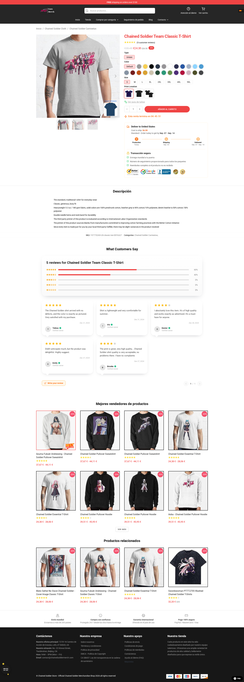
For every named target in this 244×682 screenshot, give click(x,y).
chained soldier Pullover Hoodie (96, 514)
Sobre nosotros (87, 642)
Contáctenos (130, 654)
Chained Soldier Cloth (55, 28)
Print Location (130, 86)
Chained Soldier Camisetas (82, 28)
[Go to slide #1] (63, 124)
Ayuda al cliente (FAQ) (134, 658)
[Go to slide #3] (92, 124)
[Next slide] (115, 76)
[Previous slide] (40, 76)
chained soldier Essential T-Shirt (184, 454)
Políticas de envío (132, 642)
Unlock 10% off (5, 669)
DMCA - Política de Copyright (93, 654)
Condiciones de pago (134, 646)
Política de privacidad (90, 650)
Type (126, 53)
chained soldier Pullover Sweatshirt (142, 454)
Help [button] (239, 678)
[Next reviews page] (199, 383)
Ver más (122, 529)
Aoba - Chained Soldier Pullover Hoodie (187, 514)
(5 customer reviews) (146, 42)
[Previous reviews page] (186, 383)
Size (126, 77)
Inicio (39, 28)
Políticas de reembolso (134, 650)
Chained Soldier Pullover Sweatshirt (98, 454)
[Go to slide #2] (78, 124)
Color (126, 62)
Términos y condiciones (91, 646)
